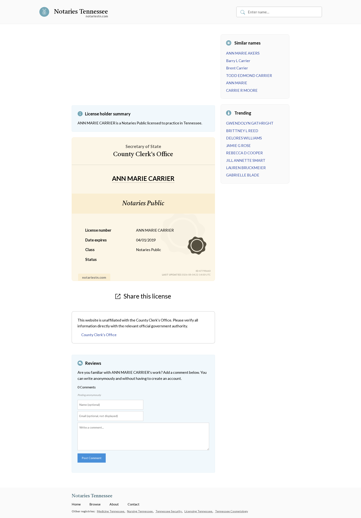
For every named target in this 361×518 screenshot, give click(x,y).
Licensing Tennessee (198, 511)
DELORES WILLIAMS (244, 138)
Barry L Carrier (238, 60)
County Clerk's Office (99, 334)
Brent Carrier (237, 68)
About (114, 504)
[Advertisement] (143, 70)
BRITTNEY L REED (242, 130)
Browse (94, 504)
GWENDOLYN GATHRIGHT (249, 123)
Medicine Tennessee (111, 511)
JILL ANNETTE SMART (245, 160)
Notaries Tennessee (81, 12)
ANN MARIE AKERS (242, 53)
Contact (133, 504)
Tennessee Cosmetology (231, 511)
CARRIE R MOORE (242, 90)
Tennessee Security (168, 511)
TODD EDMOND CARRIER (249, 75)
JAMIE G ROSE (238, 145)
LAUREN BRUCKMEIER (246, 167)
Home (76, 504)
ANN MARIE (236, 82)
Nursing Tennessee (140, 511)
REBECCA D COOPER (244, 153)
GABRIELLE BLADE (242, 175)
